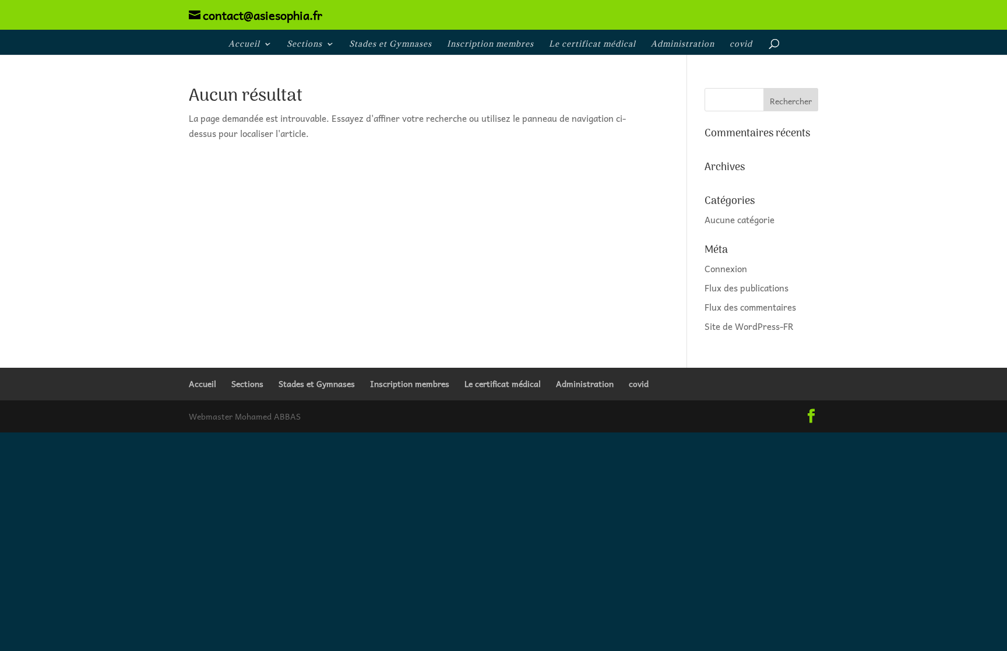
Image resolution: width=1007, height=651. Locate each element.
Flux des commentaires (750, 307)
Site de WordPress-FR (749, 326)
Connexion (726, 269)
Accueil (244, 44)
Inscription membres (490, 44)
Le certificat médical (592, 44)
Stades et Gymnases (390, 44)
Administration (682, 44)
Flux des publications (746, 288)
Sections (304, 44)
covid (741, 44)
